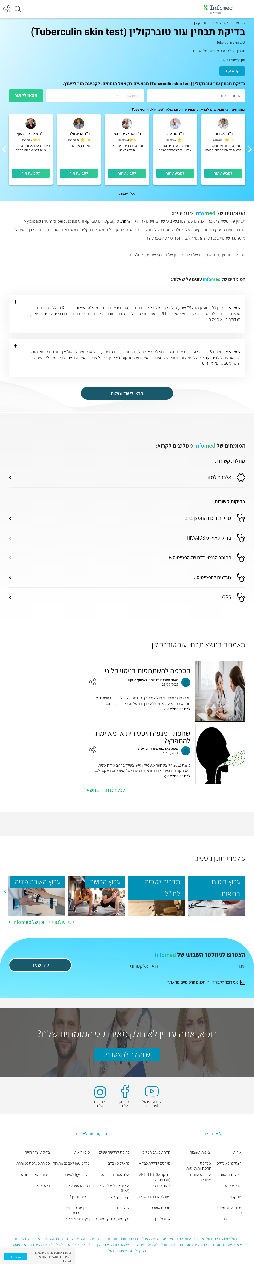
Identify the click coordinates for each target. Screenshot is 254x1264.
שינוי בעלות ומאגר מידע (229, 1210)
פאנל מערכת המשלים (154, 1196)
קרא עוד (232, 71)
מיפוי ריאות (82, 1152)
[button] (17, 9)
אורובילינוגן (162, 1219)
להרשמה (40, 965)
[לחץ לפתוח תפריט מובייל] (245, 9)
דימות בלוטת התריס (35, 1174)
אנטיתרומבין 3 (79, 1196)
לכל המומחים (127, 193)
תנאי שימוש (233, 1185)
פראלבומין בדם (118, 1163)
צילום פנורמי (161, 1185)
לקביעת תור (223, 173)
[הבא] (4, 149)
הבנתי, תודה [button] (15, 1256)
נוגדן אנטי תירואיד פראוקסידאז (77, 1210)
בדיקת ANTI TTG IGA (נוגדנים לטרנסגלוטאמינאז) (154, 1177)
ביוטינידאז (42, 1185)
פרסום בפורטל (231, 1219)
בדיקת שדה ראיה (37, 1152)
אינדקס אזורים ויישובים (200, 1177)
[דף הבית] (218, 9)
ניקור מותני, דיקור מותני (112, 1219)
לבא (5, 891)
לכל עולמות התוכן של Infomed (43, 921)
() (218, 140)
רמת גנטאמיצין (79, 1185)
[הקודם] (249, 149)
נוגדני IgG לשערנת (76, 1174)
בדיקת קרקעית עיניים (114, 1152)
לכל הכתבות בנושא (106, 789)
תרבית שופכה (160, 1208)
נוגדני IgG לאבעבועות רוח (71, 1163)
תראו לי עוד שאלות (127, 393)
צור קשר (236, 1196)
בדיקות (227, 23)
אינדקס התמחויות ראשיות (198, 1166)
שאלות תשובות (200, 1152)
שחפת (126, 221)
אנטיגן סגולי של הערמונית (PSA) (111, 1188)
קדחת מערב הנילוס (156, 1152)
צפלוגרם (123, 1208)
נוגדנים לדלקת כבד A (154, 1163)
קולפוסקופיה (120, 1196)
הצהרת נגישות (231, 1174)
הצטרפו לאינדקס (229, 1163)
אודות (237, 1152)
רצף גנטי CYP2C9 (77, 1219)
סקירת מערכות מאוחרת (33, 1163)
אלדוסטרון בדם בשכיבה (112, 1174)
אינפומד (240, 23)
